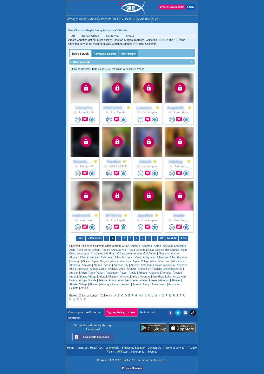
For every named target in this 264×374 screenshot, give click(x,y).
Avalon (126, 284)
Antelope (157, 268)
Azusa (84, 287)
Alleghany (149, 257)
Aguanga (83, 253)
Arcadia (166, 272)
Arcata (176, 272)
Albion (95, 257)
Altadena (74, 265)
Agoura (106, 249)
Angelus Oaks (116, 268)
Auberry (105, 284)
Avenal (136, 284)
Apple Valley (96, 272)
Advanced (105, 53)
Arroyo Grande (87, 280)
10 (161, 238)
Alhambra (120, 257)
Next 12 (172, 238)
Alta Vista (178, 261)
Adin (72, 249)
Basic (80, 53)
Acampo (147, 245)
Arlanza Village (87, 276)
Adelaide (168, 245)
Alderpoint (107, 257)
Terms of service (174, 347)
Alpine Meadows (121, 261)
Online (116, 19)
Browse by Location (133, 347)
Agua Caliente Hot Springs (163, 249)
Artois (112, 280)
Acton (157, 245)
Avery (146, 284)
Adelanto (180, 245)
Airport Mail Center (145, 253)
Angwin (131, 268)
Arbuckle (154, 272)
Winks (82, 19)
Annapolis (144, 268)
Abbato (135, 245)
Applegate (112, 272)
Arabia (132, 272)
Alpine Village (141, 261)
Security (152, 351)
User (128, 53)
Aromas (145, 276)
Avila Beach (159, 284)
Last (183, 238)
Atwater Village (78, 284)
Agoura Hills (119, 249)
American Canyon (151, 265)
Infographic (137, 351)
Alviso (107, 265)
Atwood (93, 284)
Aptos (123, 272)
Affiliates (122, 351)
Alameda (163, 253)
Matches (92, 19)
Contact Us (154, 347)
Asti (128, 280)
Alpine (86, 261)
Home (70, 347)
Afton (96, 249)
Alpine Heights (100, 261)
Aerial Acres (84, 249)
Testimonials (111, 347)
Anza (83, 272)
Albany (73, 257)
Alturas (97, 265)
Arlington (112, 276)
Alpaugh (75, 261)
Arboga (142, 272)
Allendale (162, 257)
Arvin (121, 280)
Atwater (175, 280)
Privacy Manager (132, 368)
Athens (153, 280)
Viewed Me (105, 19)
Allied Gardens (178, 257)
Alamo (175, 253)
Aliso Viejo (134, 257)
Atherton (164, 280)
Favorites (143, 19)
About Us (82, 347)
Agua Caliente (137, 249)
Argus (72, 276)
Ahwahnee (97, 253)
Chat (155, 19)
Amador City (120, 265)
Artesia (102, 280)
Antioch (73, 272)
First (80, 238)
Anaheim (169, 265)
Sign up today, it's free (121, 312)
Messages (72, 19)
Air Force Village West (118, 253)
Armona (124, 276)
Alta (153, 261)
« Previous (94, 238)
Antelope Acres (173, 268)
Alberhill (84, 257)
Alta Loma (164, 261)
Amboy (134, 265)
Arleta (101, 276)
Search (129, 19)
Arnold (135, 276)
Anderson (82, 268)
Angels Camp (98, 268)
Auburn (116, 284)
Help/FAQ (96, 347)
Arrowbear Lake (161, 276)
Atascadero (140, 280)
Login (190, 7)
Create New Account (172, 7)
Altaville (86, 265)
